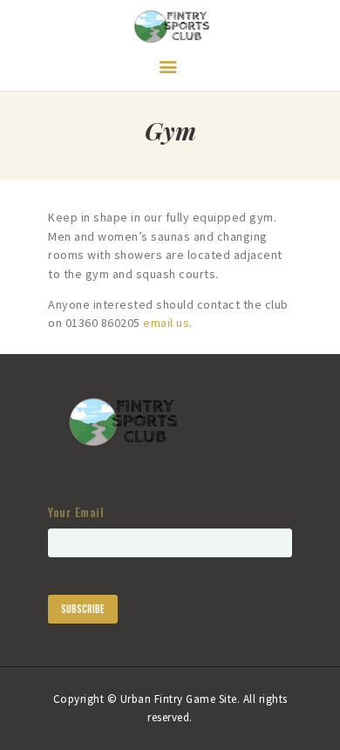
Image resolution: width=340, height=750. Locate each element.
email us (166, 323)
